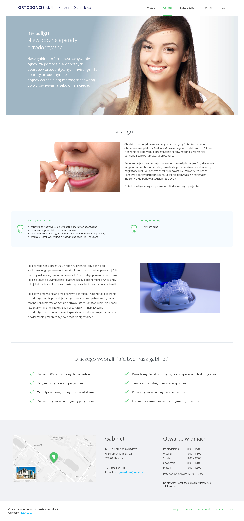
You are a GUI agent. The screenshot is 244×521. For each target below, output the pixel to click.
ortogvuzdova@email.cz (128, 472)
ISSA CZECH (27, 512)
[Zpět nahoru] (235, 514)
